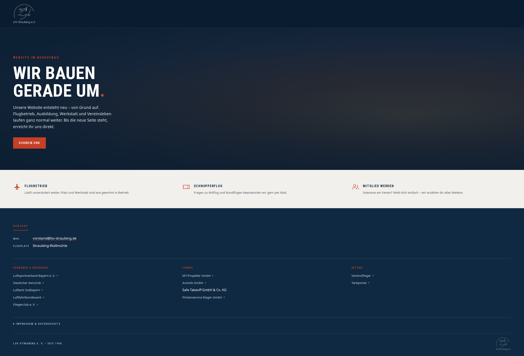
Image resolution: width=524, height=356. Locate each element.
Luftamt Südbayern (26, 290)
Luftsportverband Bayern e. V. (34, 275)
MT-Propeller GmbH (196, 275)
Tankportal (358, 283)
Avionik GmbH (192, 283)
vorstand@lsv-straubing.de (55, 238)
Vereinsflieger (361, 275)
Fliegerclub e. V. (24, 304)
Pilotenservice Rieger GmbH (202, 297)
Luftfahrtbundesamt (27, 297)
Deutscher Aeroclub (27, 283)
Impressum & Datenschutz (38, 323)
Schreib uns (29, 143)
